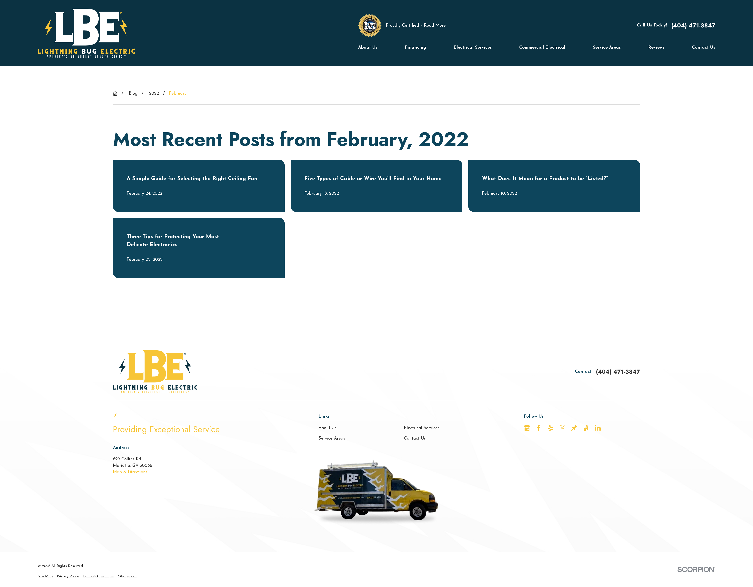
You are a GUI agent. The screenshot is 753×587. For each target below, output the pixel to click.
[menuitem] (45, 576)
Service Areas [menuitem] (607, 47)
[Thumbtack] (574, 428)
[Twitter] (562, 428)
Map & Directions (130, 472)
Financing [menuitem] (415, 47)
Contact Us (415, 438)
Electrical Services (421, 428)
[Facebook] (539, 428)
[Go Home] (115, 93)
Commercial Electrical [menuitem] (542, 47)
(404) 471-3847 (693, 25)
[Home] (86, 33)
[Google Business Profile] (527, 428)
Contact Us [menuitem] (703, 47)
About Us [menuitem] (367, 47)
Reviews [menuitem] (656, 47)
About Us (327, 428)
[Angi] (586, 428)
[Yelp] (550, 428)
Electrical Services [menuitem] (473, 47)
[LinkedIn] (598, 428)
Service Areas (331, 438)
